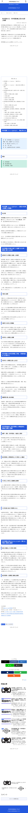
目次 (12, 78)
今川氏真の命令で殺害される (11, 118)
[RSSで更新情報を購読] (14, 675)
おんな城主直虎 (10, 624)
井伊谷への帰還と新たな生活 (11, 105)
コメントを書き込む (14, 798)
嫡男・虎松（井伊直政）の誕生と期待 (12, 112)
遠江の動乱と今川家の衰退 (10, 123)
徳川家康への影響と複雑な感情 (11, 125)
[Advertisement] (14, 61)
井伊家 (3, 624)
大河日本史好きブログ (14, 1)
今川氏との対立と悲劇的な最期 (11, 116)
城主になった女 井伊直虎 (8, 608)
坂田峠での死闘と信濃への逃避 (11, 94)
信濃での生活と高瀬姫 (9, 97)
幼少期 (6, 88)
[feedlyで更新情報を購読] (20, 672)
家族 (6, 83)
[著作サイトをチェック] (7, 672)
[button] (18, 665)
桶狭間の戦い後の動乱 (9, 106)
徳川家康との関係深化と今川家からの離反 (13, 114)
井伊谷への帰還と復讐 (9, 99)
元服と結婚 (7, 95)
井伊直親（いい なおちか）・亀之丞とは (12, 81)
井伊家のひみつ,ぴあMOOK (6, 615)
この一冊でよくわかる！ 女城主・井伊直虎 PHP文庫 (13, 611)
